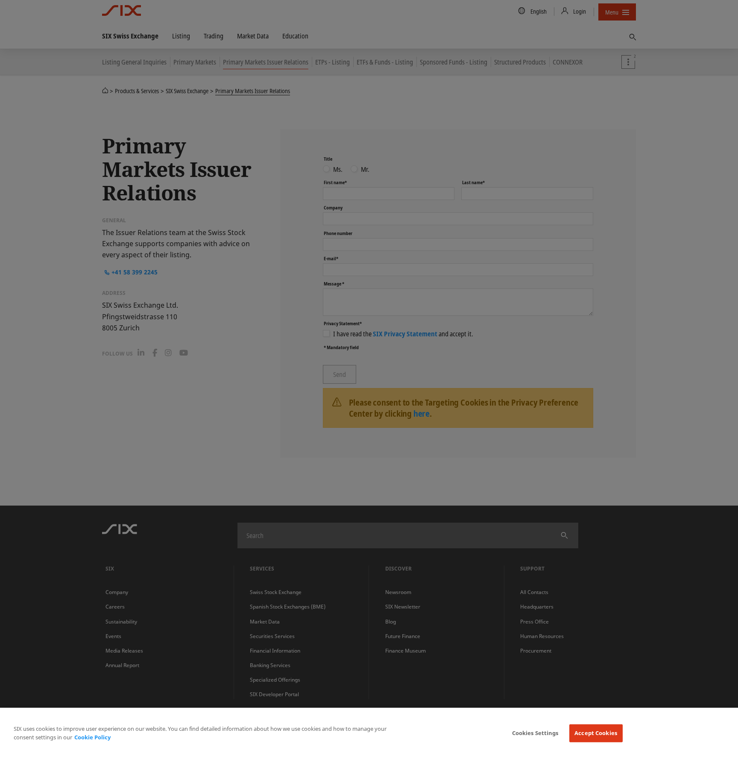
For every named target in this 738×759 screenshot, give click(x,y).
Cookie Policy (92, 737)
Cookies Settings (535, 733)
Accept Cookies (595, 733)
